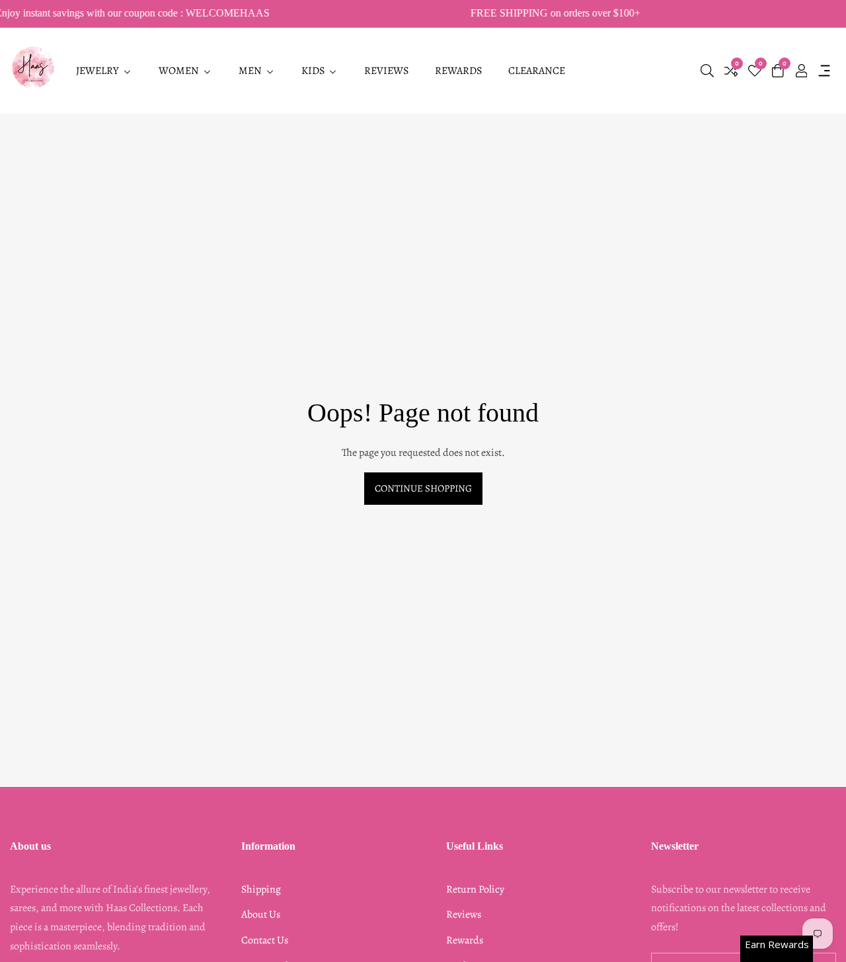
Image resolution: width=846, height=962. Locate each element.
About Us (260, 914)
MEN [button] (251, 70)
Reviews (463, 914)
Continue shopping (423, 488)
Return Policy (475, 889)
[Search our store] (707, 71)
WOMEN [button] (180, 70)
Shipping (261, 889)
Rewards (464, 940)
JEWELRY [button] (98, 70)
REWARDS (458, 70)
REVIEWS (386, 70)
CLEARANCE (536, 70)
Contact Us (264, 940)
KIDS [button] (314, 70)
